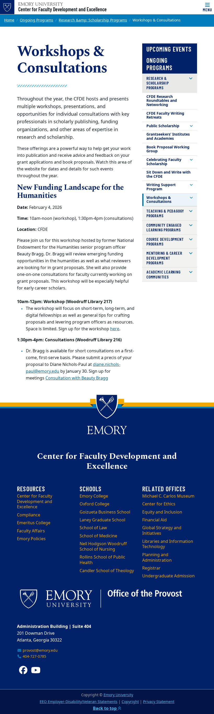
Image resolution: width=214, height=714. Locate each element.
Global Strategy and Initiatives (161, 531)
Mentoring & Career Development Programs (164, 257)
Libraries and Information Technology (167, 544)
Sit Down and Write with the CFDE (168, 174)
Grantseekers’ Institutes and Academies (168, 136)
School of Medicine (98, 536)
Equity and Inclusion (162, 512)
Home (9, 20)
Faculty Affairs (31, 531)
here (114, 329)
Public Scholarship (162, 126)
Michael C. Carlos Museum (168, 496)
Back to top (105, 708)
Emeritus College (33, 523)
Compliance (28, 515)
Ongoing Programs (36, 20)
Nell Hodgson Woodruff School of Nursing (103, 547)
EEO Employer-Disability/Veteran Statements (78, 702)
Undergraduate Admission (168, 576)
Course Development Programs (164, 241)
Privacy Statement (158, 702)
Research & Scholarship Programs (157, 83)
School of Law (93, 528)
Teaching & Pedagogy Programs (165, 213)
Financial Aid (154, 520)
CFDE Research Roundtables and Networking (161, 101)
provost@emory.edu (40, 650)
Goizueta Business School (105, 512)
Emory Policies (31, 539)
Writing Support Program (161, 187)
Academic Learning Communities (163, 274)
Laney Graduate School (102, 520)
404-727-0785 (34, 656)
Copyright (130, 702)
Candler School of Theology (107, 571)
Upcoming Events (169, 49)
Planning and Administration (157, 558)
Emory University (118, 695)
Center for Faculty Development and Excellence (62, 9)
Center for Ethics (158, 504)
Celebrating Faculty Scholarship (163, 162)
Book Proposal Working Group (167, 149)
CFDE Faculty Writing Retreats (165, 115)
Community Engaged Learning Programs (164, 227)
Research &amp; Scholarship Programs (93, 20)
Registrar (151, 568)
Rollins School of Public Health (102, 560)
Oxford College (94, 504)
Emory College (94, 496)
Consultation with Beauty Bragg (76, 378)
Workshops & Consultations (158, 200)
